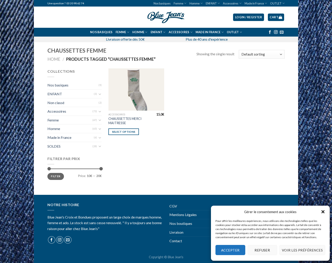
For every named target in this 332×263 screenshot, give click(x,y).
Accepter (230, 250)
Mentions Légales (183, 214)
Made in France (254, 3)
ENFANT (211, 3)
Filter (55, 176)
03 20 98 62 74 (75, 3)
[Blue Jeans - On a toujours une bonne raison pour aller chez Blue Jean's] (166, 17)
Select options (124, 131)
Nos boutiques (180, 223)
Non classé (55, 102)
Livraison (176, 232)
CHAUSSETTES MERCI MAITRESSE (125, 121)
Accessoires (230, 3)
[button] (323, 211)
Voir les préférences (302, 250)
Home (53, 59)
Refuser (262, 250)
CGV (173, 206)
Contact (175, 241)
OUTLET (276, 3)
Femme (178, 3)
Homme (194, 3)
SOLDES (54, 146)
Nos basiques (162, 3)
